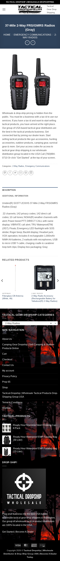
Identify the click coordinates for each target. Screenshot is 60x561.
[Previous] (2, 286)
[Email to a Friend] (20, 172)
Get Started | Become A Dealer (18, 532)
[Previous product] (33, 42)
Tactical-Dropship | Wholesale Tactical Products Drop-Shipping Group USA (30, 395)
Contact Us (8, 365)
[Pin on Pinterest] (25, 172)
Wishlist (6, 408)
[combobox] (30, 323)
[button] (4, 9)
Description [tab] (9, 190)
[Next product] (27, 42)
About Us (7, 339)
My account (8, 370)
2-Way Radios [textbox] (28, 323)
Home (6, 35)
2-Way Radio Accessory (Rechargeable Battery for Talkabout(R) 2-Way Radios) (44, 298)
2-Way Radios (18, 166)
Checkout (7, 359)
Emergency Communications (32, 35)
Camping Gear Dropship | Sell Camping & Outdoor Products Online (28, 346)
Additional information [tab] (15, 196)
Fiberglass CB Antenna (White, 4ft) (12, 297)
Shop (5, 387)
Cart (4, 354)
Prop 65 (6, 382)
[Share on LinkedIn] (31, 172)
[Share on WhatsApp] (4, 172)
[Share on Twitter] (15, 172)
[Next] (57, 286)
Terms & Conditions (12, 402)
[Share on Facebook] (10, 172)
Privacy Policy (9, 376)
